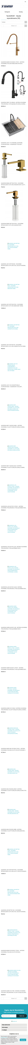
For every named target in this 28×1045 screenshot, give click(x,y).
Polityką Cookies (4, 1037)
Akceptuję (23, 1039)
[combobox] (14, 22)
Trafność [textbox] (3, 22)
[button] (14, 1025)
